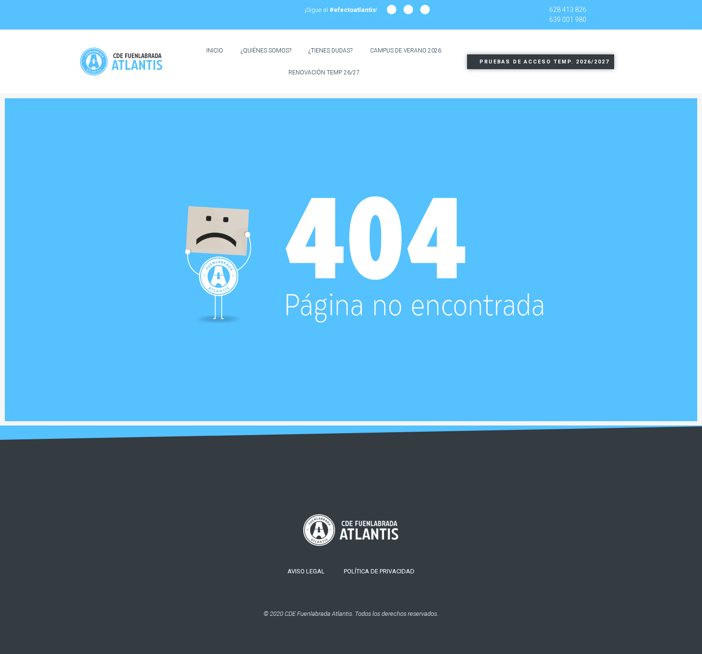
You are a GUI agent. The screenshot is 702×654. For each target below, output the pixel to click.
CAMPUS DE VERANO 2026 (405, 50)
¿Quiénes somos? (266, 50)
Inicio (214, 50)
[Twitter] (425, 9)
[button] (540, 61)
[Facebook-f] (408, 9)
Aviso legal (306, 571)
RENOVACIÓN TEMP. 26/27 (324, 72)
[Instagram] (391, 9)
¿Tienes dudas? (330, 50)
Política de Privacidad (379, 571)
